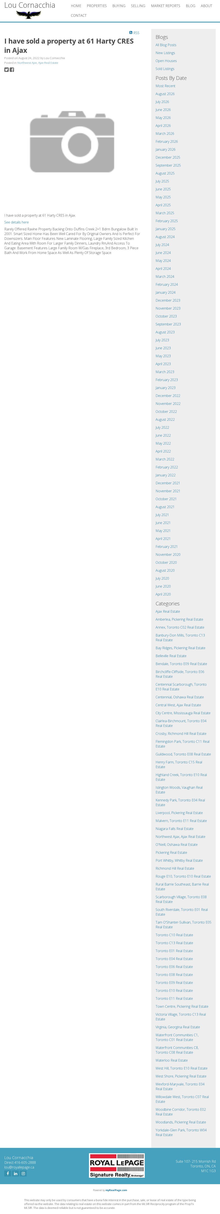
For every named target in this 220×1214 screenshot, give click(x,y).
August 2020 (165, 570)
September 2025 (168, 165)
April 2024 (163, 268)
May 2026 (163, 117)
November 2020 (168, 554)
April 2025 (163, 205)
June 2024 (163, 252)
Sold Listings (165, 68)
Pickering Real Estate (171, 852)
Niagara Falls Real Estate (175, 828)
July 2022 (162, 427)
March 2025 (165, 213)
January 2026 (166, 149)
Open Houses (166, 60)
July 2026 (162, 101)
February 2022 (167, 467)
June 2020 (163, 586)
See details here (16, 222)
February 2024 (167, 284)
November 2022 (168, 403)
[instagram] (23, 1173)
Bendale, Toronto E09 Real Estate (181, 663)
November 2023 (168, 308)
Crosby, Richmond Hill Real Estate (181, 733)
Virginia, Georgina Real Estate (178, 1027)
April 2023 (163, 364)
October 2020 (166, 562)
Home (76, 5)
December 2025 (168, 157)
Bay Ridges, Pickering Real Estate (180, 648)
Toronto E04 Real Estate (174, 958)
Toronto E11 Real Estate (174, 998)
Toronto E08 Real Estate (174, 974)
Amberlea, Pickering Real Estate (179, 619)
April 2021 (163, 538)
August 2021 (165, 506)
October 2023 (166, 316)
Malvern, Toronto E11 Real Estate (181, 820)
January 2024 (166, 292)
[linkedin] (15, 1173)
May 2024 (163, 260)
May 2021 (163, 530)
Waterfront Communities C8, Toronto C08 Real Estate (177, 1050)
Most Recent (165, 86)
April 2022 (163, 451)
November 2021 (168, 491)
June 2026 (163, 109)
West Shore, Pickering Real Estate (181, 1076)
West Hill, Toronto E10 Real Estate (182, 1068)
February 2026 (167, 141)
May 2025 (163, 197)
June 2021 (163, 522)
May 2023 (163, 356)
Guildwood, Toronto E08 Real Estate (183, 754)
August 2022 (165, 419)
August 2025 (165, 173)
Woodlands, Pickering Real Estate (181, 1122)
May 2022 (163, 443)
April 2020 (163, 594)
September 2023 (168, 324)
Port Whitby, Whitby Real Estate (179, 860)
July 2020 (162, 578)
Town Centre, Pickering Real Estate (182, 1006)
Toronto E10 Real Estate (174, 990)
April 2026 (163, 125)
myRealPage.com (116, 1190)
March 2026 (165, 133)
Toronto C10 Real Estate (174, 935)
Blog (190, 5)
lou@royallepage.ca (19, 1167)
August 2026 (165, 93)
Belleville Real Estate (171, 655)
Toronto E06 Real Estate (174, 966)
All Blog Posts (166, 45)
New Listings (165, 52)
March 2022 (165, 459)
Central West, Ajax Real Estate (178, 705)
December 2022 (168, 395)
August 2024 (165, 236)
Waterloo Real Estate (172, 1060)
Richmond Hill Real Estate (175, 868)
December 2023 (168, 300)
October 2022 (166, 411)
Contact (79, 15)
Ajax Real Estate (168, 611)
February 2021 (167, 546)
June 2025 (163, 189)
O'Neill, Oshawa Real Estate (177, 844)
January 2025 (166, 228)
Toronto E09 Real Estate (174, 982)
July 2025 (162, 181)
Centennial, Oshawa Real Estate (180, 697)
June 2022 (163, 435)
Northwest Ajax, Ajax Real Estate (37, 63)
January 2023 (166, 387)
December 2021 (168, 483)
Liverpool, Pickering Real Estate (179, 812)
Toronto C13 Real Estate (174, 943)
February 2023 (167, 379)
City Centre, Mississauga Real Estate (183, 713)
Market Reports (165, 5)
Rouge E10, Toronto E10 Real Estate (183, 876)
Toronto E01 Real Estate (174, 950)
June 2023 (163, 348)
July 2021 (162, 514)
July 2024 (162, 244)
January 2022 (166, 475)
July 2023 (162, 340)
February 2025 (167, 221)
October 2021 (166, 499)
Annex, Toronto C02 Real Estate (180, 627)
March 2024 (165, 276)
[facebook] (7, 1173)
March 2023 (165, 371)
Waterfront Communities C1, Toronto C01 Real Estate (177, 1037)
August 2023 (165, 332)
